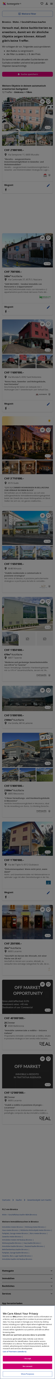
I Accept (27, 1358)
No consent (27, 1366)
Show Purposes (27, 1374)
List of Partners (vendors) (14, 1351)
